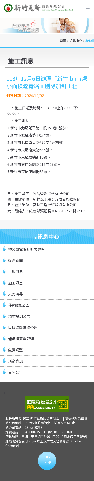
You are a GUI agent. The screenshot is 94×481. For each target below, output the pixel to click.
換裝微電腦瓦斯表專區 (26, 249)
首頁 (63, 40)
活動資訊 (15, 361)
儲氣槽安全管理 (21, 338)
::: (35, 237)
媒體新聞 (15, 260)
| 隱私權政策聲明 (75, 418)
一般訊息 (15, 271)
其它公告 (15, 372)
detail (89, 40)
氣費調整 (15, 350)
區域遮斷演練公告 (22, 327)
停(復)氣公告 (18, 305)
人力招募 (15, 294)
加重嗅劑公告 (19, 316)
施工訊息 (15, 282)
